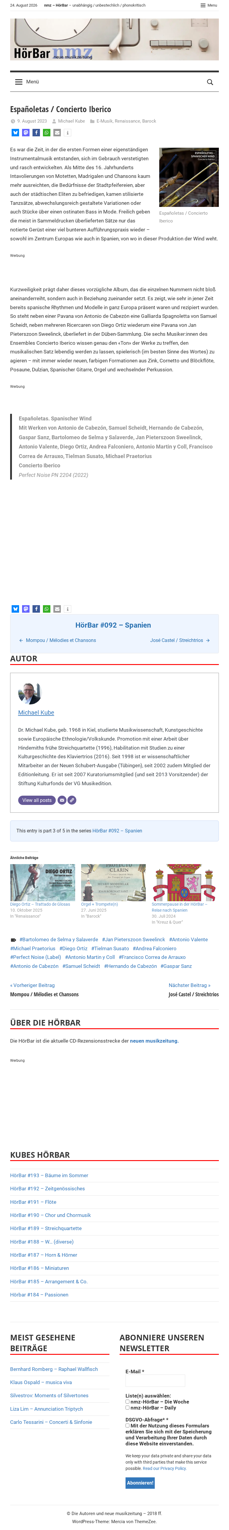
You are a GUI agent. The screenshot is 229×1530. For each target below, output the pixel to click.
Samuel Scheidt (82, 966)
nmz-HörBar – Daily (152, 1408)
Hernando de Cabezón (132, 966)
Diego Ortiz (74, 948)
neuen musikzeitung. (154, 1041)
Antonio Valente (190, 939)
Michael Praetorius (34, 948)
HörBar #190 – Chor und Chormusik (50, 1215)
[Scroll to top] (217, 1518)
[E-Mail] (62, 800)
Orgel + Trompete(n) (99, 904)
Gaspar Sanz (177, 966)
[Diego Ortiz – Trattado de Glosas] (42, 882)
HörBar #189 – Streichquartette (46, 1228)
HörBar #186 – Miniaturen (39, 1268)
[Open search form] (210, 81)
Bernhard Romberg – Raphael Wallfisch (54, 1369)
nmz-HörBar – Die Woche (159, 1402)
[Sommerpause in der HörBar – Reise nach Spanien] (184, 882)
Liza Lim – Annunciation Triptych (46, 1409)
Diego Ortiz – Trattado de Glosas (40, 904)
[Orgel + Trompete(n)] (113, 882)
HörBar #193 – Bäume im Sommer (49, 1175)
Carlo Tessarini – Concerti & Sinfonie (51, 1422)
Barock (149, 121)
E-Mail (135, 1372)
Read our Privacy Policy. (165, 1468)
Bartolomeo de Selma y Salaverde (60, 939)
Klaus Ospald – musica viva (41, 1382)
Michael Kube (71, 121)
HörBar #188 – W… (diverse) (42, 1242)
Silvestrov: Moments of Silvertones (49, 1395)
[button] (15, 132)
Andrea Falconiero (156, 948)
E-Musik (105, 121)
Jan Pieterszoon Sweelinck (135, 939)
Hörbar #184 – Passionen (39, 1295)
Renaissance (127, 121)
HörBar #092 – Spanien (117, 831)
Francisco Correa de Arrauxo (154, 957)
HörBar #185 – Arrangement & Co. (49, 1282)
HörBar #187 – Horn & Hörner (43, 1255)
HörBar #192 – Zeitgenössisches (47, 1189)
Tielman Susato (111, 948)
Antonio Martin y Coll (91, 957)
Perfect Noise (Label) (37, 957)
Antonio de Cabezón (35, 966)
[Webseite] (71, 800)
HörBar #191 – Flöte (33, 1202)
